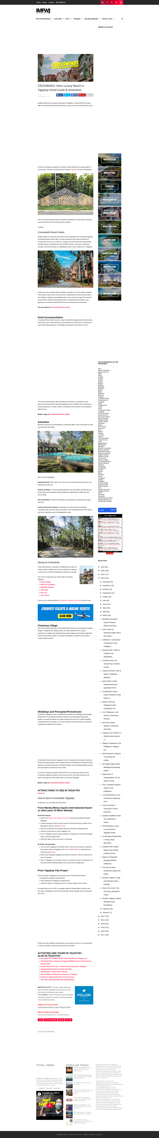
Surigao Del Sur (103, 491)
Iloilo (99, 430)
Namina (92, 1134)
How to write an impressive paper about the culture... (111, 633)
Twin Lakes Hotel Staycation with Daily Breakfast (57, 979)
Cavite (40, 1019)
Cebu (100, 408)
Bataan (100, 383)
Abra (99, 369)
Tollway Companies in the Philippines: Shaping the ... (111, 746)
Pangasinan (102, 468)
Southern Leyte (103, 484)
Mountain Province (104, 451)
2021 (103, 920)
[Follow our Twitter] (116, 2)
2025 (103, 571)
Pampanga (101, 466)
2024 (103, 574)
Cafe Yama (44, 590)
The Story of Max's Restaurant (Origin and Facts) (111, 871)
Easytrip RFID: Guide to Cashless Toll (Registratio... (111, 653)
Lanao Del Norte (103, 438)
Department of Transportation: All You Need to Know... (111, 777)
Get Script (104, 551)
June (105, 604)
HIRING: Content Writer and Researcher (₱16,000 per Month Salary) (82, 1069)
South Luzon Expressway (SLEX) (59, 818)
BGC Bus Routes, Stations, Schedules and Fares (110, 726)
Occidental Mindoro (104, 461)
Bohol (100, 392)
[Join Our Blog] (121, 2)
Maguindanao (102, 443)
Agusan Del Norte (104, 370)
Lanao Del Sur (103, 440)
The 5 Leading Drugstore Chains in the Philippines (111, 788)
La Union (101, 435)
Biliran (100, 390)
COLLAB (49, 1088)
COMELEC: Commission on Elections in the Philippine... (111, 643)
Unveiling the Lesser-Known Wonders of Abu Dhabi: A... (111, 695)
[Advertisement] (89, 11)
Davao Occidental (104, 417)
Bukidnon (101, 393)
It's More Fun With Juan (44, 1078)
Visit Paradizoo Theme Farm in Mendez (54, 971)
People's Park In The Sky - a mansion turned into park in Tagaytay (63, 966)
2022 (103, 916)
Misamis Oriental (103, 450)
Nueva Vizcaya (103, 460)
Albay (100, 375)
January (106, 912)
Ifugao (100, 425)
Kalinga (100, 433)
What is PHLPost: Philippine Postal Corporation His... (109, 705)
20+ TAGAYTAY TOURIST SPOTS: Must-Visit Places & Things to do (63, 958)
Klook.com (41, 793)
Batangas (101, 387)
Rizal (99, 473)
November (107, 585)
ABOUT (41, 1088)
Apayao (100, 378)
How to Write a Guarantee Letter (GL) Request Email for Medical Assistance (82, 1099)
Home (39, 2)
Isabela (100, 431)
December (107, 582)
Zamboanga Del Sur (104, 499)
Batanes (101, 385)
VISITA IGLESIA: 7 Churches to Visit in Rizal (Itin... (110, 808)
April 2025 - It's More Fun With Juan (109, 519)
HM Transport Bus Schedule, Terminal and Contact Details (82, 1113)
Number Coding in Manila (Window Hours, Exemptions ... (111, 902)
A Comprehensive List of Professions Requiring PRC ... (111, 798)
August (105, 597)
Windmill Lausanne (47, 587)
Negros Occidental (104, 453)
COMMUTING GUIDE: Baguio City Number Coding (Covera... (110, 850)
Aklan (100, 373)
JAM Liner (77, 849)
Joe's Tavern (44, 595)
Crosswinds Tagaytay (50, 1019)
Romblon (101, 474)
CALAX (62, 826)
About (45, 2)
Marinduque (102, 445)
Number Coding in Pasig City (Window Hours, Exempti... (111, 881)
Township (68, 1019)
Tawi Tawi (101, 494)
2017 (103, 935)
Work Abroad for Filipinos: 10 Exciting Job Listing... (111, 757)
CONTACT (56, 1088)
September (107, 593)
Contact (51, 2)
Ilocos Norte (102, 426)
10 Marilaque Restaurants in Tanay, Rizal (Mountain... (111, 839)
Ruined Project (45, 582)
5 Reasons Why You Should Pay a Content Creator (111, 664)
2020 (103, 924)
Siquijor (100, 479)
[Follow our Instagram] (111, 2)
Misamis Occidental (104, 448)
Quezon (100, 470)
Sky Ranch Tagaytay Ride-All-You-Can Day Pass (57, 977)
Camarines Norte (103, 398)
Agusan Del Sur (103, 372)
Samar (100, 476)
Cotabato (101, 412)
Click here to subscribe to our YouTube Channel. (53, 1015)
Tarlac (100, 493)
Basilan (100, 382)
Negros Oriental (103, 455)
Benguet (101, 388)
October (106, 589)
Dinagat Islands (103, 420)
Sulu (99, 488)
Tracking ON (115, 551)
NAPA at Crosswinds (47, 584)
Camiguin (101, 402)
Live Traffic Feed (110, 515)
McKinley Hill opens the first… (105, 549)
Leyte (100, 441)
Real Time (110, 551)
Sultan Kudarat (103, 486)
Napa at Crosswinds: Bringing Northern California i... (110, 860)
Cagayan (101, 397)
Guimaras (101, 423)
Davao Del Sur (103, 415)
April (104, 612)
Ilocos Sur (101, 428)
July (104, 600)
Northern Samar (103, 456)
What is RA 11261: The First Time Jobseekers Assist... (111, 891)
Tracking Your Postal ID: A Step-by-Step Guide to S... (111, 736)
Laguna (100, 436)
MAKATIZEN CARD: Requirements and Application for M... (109, 684)
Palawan (101, 465)
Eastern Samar (103, 421)
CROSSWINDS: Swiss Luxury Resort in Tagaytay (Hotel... (110, 829)
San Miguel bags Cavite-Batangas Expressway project (111, 767)
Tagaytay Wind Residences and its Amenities (56, 969)
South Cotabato (103, 483)
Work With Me (60, 2)
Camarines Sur (103, 400)
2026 (103, 567)
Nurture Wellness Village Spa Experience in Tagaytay (58, 974)
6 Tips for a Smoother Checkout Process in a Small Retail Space (83, 1091)
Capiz (100, 403)
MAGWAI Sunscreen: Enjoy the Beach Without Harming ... (110, 622)
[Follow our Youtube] (102, 2)
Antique (100, 377)
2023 (103, 578)
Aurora (100, 380)
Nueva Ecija (102, 458)
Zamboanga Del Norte (105, 498)
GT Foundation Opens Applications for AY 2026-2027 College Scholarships (83, 1121)
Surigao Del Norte (104, 489)
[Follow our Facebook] (107, 2)
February (106, 909)
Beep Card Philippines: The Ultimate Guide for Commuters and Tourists (83, 1106)
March (105, 615)
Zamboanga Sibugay (105, 501)
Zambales (101, 496)
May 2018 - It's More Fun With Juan (107, 538)
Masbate (101, 446)
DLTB (68, 849)
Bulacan (101, 395)
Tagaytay (74, 169)
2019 (103, 927)
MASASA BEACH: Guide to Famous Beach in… (109, 522)
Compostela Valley (104, 410)
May (104, 608)
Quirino (100, 471)
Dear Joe (43, 592)
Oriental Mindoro (103, 463)
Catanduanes (102, 405)
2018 (103, 931)
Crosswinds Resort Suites (61, 307)
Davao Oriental (103, 418)
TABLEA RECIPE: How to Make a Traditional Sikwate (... (111, 674)
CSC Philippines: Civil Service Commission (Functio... (110, 715)
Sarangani (101, 478)
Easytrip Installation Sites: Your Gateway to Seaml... (111, 819)
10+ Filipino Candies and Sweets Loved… (109, 527)
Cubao (53, 852)
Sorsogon (101, 481)
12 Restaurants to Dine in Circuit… (108, 530)
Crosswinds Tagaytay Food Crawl (70, 600)
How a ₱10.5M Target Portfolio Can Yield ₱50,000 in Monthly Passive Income (83, 1076)
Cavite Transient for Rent (62, 1007)
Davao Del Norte (103, 413)
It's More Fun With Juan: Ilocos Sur (109, 541)
